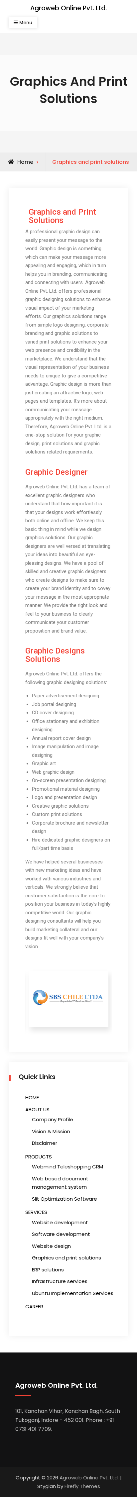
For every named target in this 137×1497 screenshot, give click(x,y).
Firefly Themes (82, 1486)
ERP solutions (48, 1269)
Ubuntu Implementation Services (72, 1293)
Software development (61, 1234)
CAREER (34, 1306)
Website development (60, 1222)
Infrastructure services (59, 1281)
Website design (51, 1246)
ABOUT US (37, 1109)
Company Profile (52, 1119)
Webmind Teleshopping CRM (67, 1166)
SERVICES (36, 1212)
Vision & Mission (51, 1131)
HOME (32, 1097)
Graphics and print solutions (66, 1257)
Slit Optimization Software (64, 1198)
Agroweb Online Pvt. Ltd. (68, 8)
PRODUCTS (38, 1156)
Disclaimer (44, 1143)
